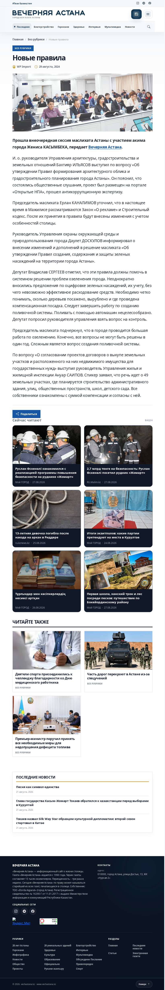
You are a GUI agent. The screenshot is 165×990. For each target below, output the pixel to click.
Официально (52, 964)
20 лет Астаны (20, 945)
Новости (130, 26)
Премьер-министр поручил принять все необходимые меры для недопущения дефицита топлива (45, 743)
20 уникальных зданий (57, 945)
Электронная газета (140, 955)
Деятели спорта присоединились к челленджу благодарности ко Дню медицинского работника (43, 678)
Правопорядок (84, 964)
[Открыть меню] (148, 14)
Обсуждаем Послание (89, 959)
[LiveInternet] (35, 921)
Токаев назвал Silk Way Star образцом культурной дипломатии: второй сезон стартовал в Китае (75, 821)
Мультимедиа (113, 26)
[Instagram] (137, 3)
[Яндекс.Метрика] (21, 921)
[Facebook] (150, 3)
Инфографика (20, 954)
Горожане (63, 26)
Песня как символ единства (37, 787)
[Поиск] (149, 26)
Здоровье (79, 26)
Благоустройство (44, 26)
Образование (52, 959)
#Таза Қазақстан (22, 3)
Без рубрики (36, 39)
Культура (49, 954)
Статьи (112, 953)
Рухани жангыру (54, 968)
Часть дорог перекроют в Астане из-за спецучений (118, 676)
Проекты (17, 968)
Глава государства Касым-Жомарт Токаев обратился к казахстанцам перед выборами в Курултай (82, 803)
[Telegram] (143, 3)
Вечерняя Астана (105, 147)
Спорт (79, 968)
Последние (23, 26)
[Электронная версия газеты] (136, 14)
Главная (18, 39)
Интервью (95, 26)
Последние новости (139, 947)
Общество (18, 964)
